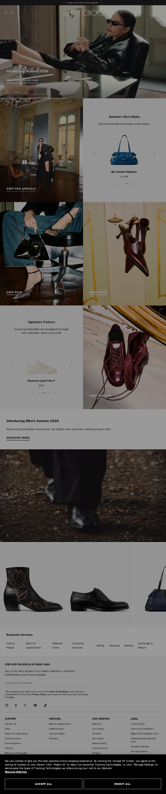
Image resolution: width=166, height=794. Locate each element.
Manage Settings (16, 772)
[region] (83, 774)
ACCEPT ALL (43, 784)
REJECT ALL (122, 784)
